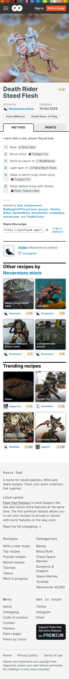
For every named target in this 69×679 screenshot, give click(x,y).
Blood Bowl (44, 551)
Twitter (41, 606)
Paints (50, 127)
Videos (8, 573)
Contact (9, 623)
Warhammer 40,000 (50, 587)
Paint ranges (12, 634)
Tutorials (9, 568)
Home (7, 655)
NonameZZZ (39, 212)
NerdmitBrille (21, 212)
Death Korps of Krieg (44, 116)
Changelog (11, 612)
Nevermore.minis (22, 273)
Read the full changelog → (22, 526)
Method (18, 127)
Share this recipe (14, 224)
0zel (20, 205)
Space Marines (47, 576)
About (7, 606)
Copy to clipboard (57, 230)
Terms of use (53, 655)
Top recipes (11, 551)
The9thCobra (35, 216)
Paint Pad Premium (16, 503)
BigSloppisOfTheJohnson (20, 209)
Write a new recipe (16, 546)
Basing (41, 546)
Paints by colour (15, 639)
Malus (7, 212)
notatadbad (56, 212)
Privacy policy (27, 655)
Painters (9, 628)
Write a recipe (56, 8)
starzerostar (11, 216)
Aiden (23, 248)
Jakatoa (55, 209)
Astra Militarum (15, 116)
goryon (43, 209)
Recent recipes (14, 562)
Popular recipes (14, 557)
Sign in (39, 8)
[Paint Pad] (17, 8)
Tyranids (42, 581)
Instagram (30, 253)
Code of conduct (15, 617)
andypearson (33, 205)
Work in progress (15, 578)
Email (40, 617)
